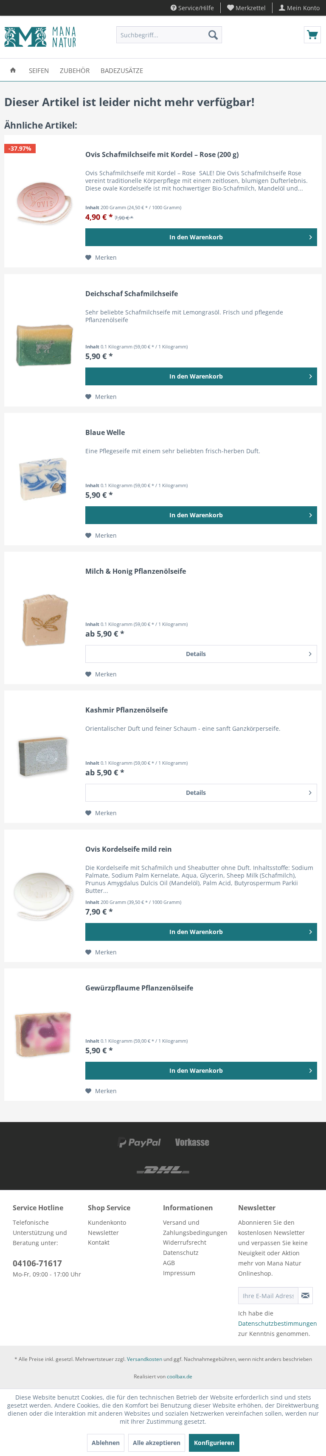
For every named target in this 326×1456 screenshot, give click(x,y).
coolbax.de (179, 1376)
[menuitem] (247, 8)
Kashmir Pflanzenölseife (126, 710)
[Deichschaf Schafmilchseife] (43, 340)
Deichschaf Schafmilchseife (131, 293)
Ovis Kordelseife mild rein (128, 849)
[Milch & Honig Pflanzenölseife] (43, 617)
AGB (169, 1263)
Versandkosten (144, 1359)
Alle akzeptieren (156, 1443)
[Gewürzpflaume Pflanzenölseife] (43, 1034)
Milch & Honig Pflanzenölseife (135, 571)
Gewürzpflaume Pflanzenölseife (139, 988)
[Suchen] (213, 34)
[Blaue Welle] (43, 479)
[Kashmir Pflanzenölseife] (43, 756)
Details (196, 654)
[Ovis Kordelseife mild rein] (43, 895)
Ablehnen (106, 1443)
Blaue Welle (105, 432)
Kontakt (99, 1242)
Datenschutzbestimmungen (277, 1323)
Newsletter (103, 1233)
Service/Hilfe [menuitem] (195, 8)
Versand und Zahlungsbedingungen (195, 1227)
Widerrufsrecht (184, 1242)
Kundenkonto (107, 1222)
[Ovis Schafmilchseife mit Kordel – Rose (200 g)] (43, 201)
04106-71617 (37, 1263)
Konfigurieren (214, 1443)
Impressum (179, 1273)
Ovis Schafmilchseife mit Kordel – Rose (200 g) (162, 154)
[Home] (13, 70)
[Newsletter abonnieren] (305, 1295)
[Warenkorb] (312, 34)
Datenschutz (181, 1252)
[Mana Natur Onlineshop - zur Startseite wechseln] (40, 37)
